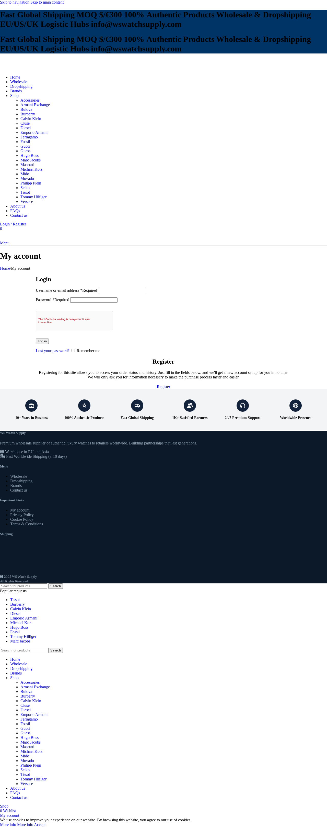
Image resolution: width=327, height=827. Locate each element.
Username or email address (66, 290)
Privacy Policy (22, 515)
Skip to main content (47, 2)
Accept (39, 824)
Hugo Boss (29, 155)
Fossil (25, 141)
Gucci (25, 146)
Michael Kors (31, 169)
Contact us (18, 490)
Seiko (25, 188)
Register (163, 387)
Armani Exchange (35, 105)
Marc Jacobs (30, 160)
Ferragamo (29, 137)
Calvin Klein (30, 118)
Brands (16, 485)
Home (5, 268)
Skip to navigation (15, 2)
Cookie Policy (21, 519)
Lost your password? (52, 351)
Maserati (27, 164)
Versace (26, 201)
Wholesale (18, 476)
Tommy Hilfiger (33, 197)
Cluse (25, 123)
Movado (27, 178)
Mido (24, 174)
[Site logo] (16, 68)
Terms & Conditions (26, 524)
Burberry (27, 114)
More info (16, 824)
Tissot (25, 192)
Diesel (25, 128)
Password (52, 300)
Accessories (30, 100)
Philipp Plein (30, 183)
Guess (25, 151)
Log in (42, 341)
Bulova (26, 109)
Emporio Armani (34, 132)
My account (19, 510)
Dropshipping (21, 481)
